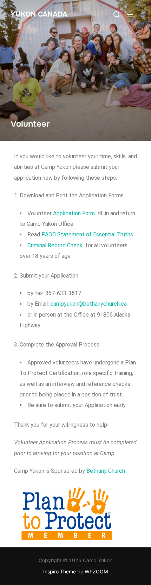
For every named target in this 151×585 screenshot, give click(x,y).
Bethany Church (105, 471)
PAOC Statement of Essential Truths (87, 234)
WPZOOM (96, 571)
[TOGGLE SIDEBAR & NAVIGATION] (133, 14)
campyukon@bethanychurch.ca (88, 303)
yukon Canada (39, 14)
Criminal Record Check (55, 245)
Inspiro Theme (59, 571)
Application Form (73, 213)
